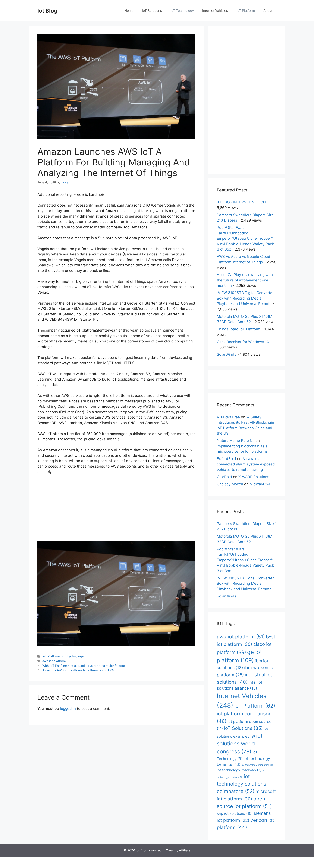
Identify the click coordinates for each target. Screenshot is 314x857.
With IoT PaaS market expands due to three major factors (83, 665)
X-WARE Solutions (253, 477)
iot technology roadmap (239, 770)
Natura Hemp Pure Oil (235, 440)
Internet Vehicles (215, 11)
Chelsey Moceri (230, 484)
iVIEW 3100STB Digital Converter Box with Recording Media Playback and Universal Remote (245, 298)
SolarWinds (226, 354)
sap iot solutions (235, 813)
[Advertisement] (116, 510)
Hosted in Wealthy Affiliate (171, 850)
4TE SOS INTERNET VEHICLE (242, 202)
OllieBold (224, 477)
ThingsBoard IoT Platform (238, 329)
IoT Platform (245, 11)
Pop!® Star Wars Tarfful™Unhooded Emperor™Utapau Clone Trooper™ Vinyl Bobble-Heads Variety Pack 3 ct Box (245, 238)
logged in (68, 708)
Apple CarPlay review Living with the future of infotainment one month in (245, 280)
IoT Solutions (152, 11)
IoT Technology (182, 11)
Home (129, 11)
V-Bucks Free (228, 417)
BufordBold (226, 459)
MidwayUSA (260, 484)
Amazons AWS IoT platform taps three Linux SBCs (78, 670)
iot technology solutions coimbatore (241, 783)
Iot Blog (47, 10)
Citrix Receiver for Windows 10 (243, 342)
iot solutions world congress (240, 743)
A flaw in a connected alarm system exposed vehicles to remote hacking (246, 464)
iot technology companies (257, 765)
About (267, 11)
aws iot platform (54, 661)
